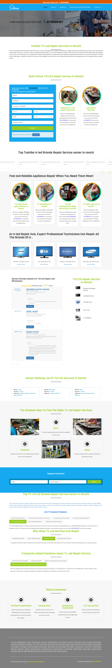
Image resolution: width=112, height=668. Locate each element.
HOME (45, 7)
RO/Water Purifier (52, 642)
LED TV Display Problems (35, 521)
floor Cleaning (70, 646)
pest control (89, 646)
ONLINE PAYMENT (49, 538)
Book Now (36, 134)
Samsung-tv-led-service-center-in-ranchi (64, 503)
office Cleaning (51, 646)
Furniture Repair (97, 644)
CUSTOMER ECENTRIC (18, 538)
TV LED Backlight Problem (18, 521)
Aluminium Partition (36, 649)
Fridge (28, 642)
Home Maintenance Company (36, 661)
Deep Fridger (29, 644)
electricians (62, 644)
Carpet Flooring (68, 649)
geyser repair (77, 642)
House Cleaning (15, 646)
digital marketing (28, 651)
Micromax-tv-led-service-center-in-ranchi (39, 505)
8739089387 (40, 22)
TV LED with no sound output (61, 518)
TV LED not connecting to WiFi (81, 518)
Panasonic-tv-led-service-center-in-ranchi (35, 507)
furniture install (80, 644)
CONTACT (97, 7)
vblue (15, 8)
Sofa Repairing (88, 644)
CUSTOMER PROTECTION (64, 538)
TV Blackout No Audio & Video (53, 521)
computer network (96, 649)
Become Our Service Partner (49, 651)
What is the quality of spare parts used (55, 561)
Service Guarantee (36, 561)
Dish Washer (22, 644)
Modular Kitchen (78, 649)
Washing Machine (21, 642)
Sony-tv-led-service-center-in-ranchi (86, 503)
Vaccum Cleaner (62, 642)
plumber (68, 644)
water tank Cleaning (32, 646)
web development (37, 651)
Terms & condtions (62, 651)
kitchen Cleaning (43, 646)
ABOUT (53, 7)
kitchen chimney (97, 646)
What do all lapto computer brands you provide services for (28, 564)
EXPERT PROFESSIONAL (34, 538)
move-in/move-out (79, 646)
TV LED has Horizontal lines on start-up (39, 518)
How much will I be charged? (20, 561)
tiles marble (14, 649)
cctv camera (36, 644)
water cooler (43, 644)
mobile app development (17, 651)
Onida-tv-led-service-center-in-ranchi (82, 505)
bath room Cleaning (61, 646)
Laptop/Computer (35, 642)
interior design (86, 649)
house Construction (58, 649)
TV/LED (84, 642)
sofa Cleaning (23, 646)
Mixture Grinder (97, 642)
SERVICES (63, 7)
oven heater (70, 642)
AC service (13, 642)
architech (27, 649)
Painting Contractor (47, 649)
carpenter (73, 644)
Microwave (44, 642)
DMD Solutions (96, 661)
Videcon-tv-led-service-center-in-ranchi (40, 503)
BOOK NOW (21, 264)
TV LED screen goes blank (18, 518)
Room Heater (14, 644)
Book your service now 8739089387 (56, 3)
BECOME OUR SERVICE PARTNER (80, 7)
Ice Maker (89, 642)
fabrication (21, 649)
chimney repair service (52, 644)
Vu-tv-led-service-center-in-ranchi (61, 505)
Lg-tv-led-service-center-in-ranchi (19, 503)
